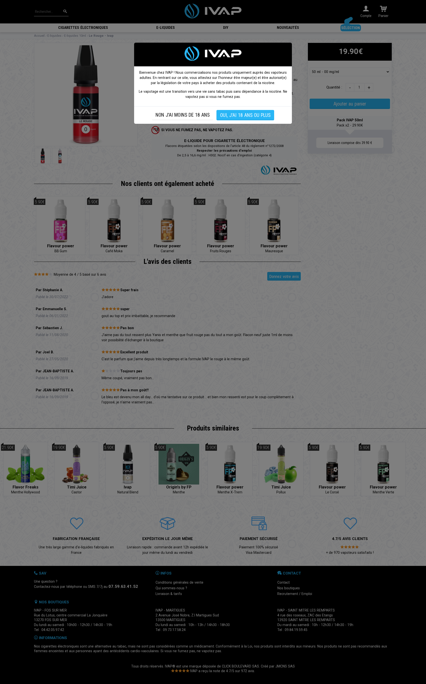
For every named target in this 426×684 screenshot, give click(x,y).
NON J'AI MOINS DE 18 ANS (183, 115)
